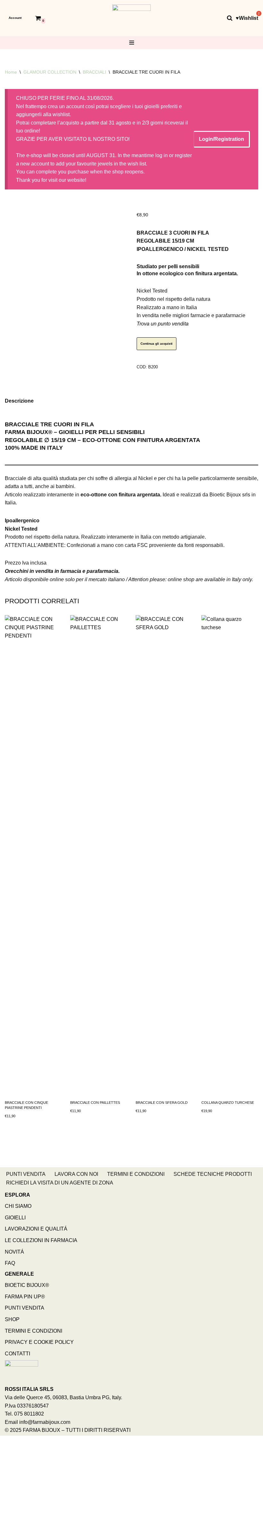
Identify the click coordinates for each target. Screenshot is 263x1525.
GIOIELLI (15, 1217)
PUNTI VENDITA (26, 1174)
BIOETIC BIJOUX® (27, 1285)
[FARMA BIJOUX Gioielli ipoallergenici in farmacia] (131, 18)
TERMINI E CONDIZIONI (136, 1174)
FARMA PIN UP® (25, 1296)
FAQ (10, 1263)
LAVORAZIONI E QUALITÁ (36, 1229)
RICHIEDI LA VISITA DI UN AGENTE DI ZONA (59, 1182)
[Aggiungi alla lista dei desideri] (138, 206)
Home (11, 72)
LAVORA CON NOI (76, 1174)
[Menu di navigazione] (131, 42)
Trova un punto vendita (163, 323)
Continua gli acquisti (156, 343)
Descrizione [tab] (19, 401)
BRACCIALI (94, 72)
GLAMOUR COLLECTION (49, 72)
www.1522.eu (89, 1499)
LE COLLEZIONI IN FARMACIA (41, 1240)
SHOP (12, 1319)
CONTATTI (17, 1353)
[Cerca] (230, 18)
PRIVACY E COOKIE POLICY (39, 1342)
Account (15, 18)
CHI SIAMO (18, 1206)
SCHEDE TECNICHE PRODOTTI (213, 1174)
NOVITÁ (14, 1252)
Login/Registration (221, 139)
